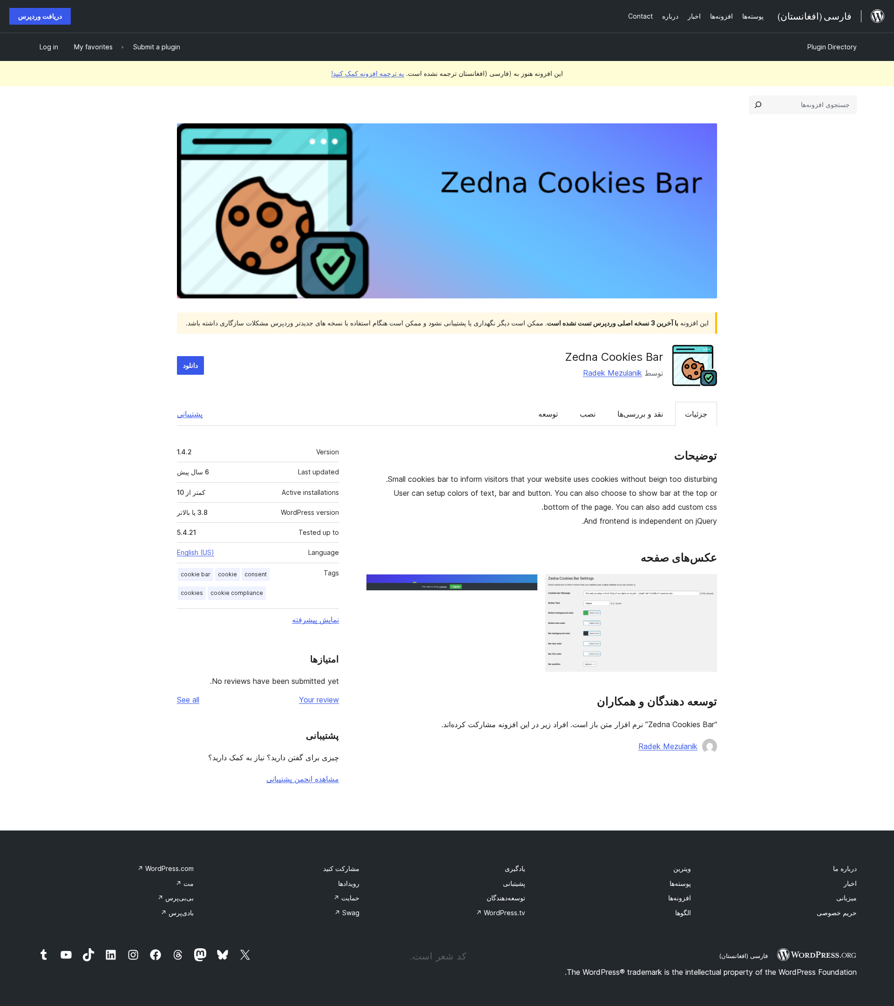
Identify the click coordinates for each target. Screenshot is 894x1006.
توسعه (548, 414)
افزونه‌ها (679, 898)
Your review (319, 699)
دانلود (190, 365)
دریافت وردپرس (40, 16)
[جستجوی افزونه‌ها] (758, 104)
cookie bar (195, 574)
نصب (588, 414)
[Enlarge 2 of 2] (525, 586)
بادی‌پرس (177, 913)
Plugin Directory (832, 47)
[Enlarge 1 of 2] (704, 586)
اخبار (850, 883)
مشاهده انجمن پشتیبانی (302, 778)
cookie (227, 574)
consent (255, 574)
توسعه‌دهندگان (506, 898)
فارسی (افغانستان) (743, 955)
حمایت (346, 898)
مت (185, 883)
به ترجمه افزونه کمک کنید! (367, 73)
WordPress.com (165, 868)
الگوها (683, 913)
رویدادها (348, 883)
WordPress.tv (500, 913)
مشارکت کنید (341, 868)
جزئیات (696, 414)
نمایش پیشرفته (315, 619)
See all (188, 699)
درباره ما (845, 868)
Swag (346, 913)
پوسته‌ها (680, 883)
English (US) (195, 552)
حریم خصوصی (837, 913)
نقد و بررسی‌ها (640, 414)
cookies (192, 592)
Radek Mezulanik (612, 373)
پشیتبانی (514, 883)
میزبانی (846, 898)
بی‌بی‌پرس (175, 898)
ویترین (682, 868)
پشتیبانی (190, 414)
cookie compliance (236, 592)
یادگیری (515, 868)
